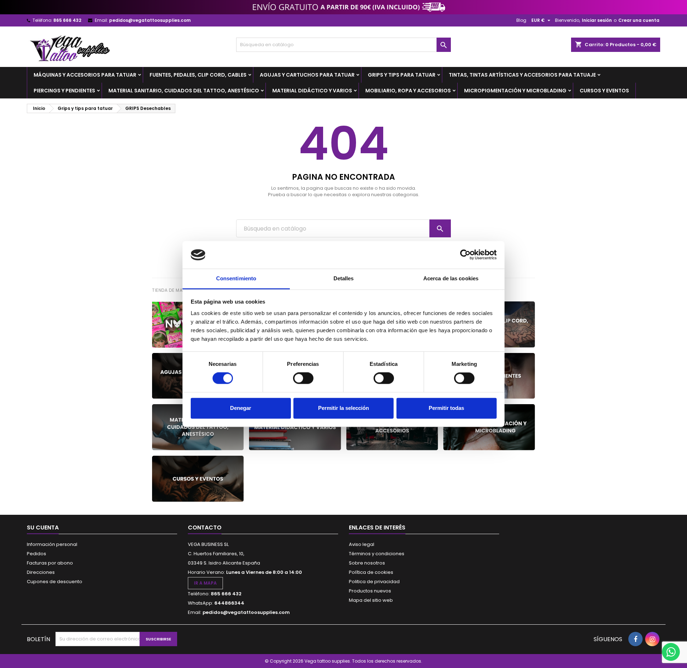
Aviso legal (361, 544)
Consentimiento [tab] (236, 278)
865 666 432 (67, 20)
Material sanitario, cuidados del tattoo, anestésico (183, 90)
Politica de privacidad (374, 581)
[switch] (303, 378)
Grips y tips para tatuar (401, 74)
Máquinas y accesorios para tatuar (85, 74)
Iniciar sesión (597, 20)
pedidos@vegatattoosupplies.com (150, 20)
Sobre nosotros (367, 563)
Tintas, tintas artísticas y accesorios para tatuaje (522, 74)
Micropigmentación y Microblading (515, 90)
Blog (521, 20)
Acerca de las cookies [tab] (450, 278)
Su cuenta (43, 527)
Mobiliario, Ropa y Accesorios (408, 90)
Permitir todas (446, 408)
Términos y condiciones (376, 553)
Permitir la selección (343, 408)
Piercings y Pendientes (64, 90)
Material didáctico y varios (312, 90)
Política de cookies (371, 572)
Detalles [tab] (343, 278)
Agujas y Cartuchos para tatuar (307, 74)
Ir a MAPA (205, 583)
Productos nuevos (370, 590)
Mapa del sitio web (371, 600)
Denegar (240, 408)
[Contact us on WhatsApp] (671, 652)
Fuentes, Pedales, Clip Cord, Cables (198, 74)
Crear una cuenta (638, 20)
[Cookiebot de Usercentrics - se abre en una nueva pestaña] (465, 255)
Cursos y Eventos (604, 90)
